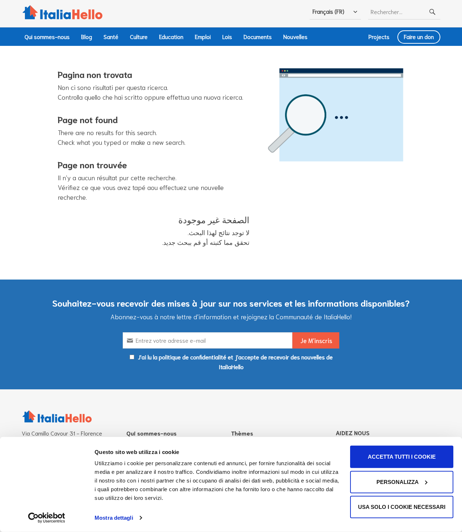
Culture (139, 36)
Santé (111, 36)
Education (171, 36)
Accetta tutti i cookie (402, 457)
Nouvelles (295, 36)
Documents (258, 36)
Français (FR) (328, 11)
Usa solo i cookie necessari (401, 507)
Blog (86, 36)
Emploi (203, 36)
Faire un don (419, 36)
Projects (379, 36)
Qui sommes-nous (47, 36)
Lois (227, 36)
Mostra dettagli (114, 518)
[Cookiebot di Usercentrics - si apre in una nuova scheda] (46, 517)
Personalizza (397, 482)
